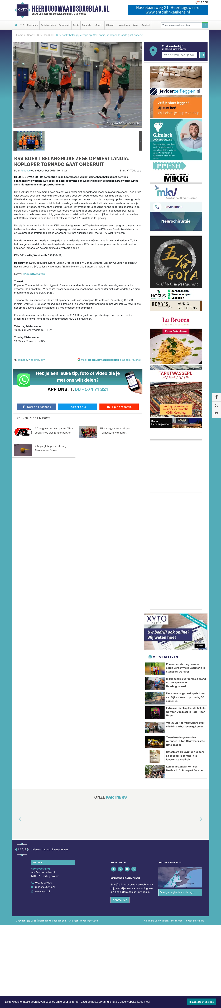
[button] (15, 141)
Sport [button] (98, 25)
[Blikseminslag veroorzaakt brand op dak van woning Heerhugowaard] (155, 683)
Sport (30, 34)
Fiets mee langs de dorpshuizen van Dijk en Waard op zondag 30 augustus (185, 697)
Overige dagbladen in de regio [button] (177, 892)
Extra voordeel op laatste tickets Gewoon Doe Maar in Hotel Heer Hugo (185, 712)
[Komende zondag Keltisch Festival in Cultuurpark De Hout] (155, 771)
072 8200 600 (43, 882)
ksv (43, 359)
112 (22, 25)
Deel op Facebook (39, 407)
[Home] (16, 25)
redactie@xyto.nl (45, 887)
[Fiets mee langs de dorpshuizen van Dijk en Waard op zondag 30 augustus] (155, 698)
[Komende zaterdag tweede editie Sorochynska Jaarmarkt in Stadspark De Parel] (155, 668)
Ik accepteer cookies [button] (201, 1001)
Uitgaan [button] (110, 25)
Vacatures (124, 25)
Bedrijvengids (48, 25)
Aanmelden (120, 900)
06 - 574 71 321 (91, 389)
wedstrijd (33, 359)
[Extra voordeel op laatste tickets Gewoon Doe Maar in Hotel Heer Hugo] (155, 712)
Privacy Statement (194, 920)
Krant (135, 25)
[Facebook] (113, 869)
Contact (145, 25)
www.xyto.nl (42, 891)
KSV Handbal (44, 34)
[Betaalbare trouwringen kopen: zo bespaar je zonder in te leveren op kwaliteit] (155, 756)
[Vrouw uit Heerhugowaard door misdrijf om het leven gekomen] (155, 727)
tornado (22, 359)
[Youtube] (127, 869)
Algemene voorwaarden (156, 920)
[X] (120, 869)
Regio (76, 25)
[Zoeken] (205, 25)
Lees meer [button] (143, 1001)
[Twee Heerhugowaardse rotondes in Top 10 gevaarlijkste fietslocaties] (155, 742)
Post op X (79, 407)
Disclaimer (176, 920)
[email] (216, 414)
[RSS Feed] (134, 869)
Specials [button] (86, 25)
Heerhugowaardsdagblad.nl (70, 9)
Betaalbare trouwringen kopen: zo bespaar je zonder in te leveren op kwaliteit (185, 755)
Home (19, 34)
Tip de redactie (122, 407)
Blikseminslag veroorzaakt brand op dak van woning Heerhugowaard (186, 682)
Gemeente (64, 25)
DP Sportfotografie (34, 273)
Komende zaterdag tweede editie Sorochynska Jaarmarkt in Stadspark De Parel (185, 668)
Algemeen (32, 25)
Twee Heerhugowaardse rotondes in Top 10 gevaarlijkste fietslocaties (185, 741)
